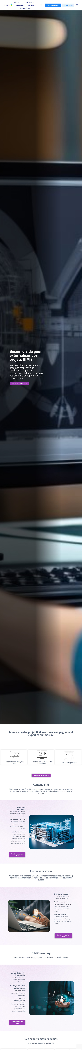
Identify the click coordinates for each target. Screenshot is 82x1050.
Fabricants (29, 2)
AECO (15, 2)
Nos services (20, 5)
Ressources (31, 5)
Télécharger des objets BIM (52, 5)
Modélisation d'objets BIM (15, 762)
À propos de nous (25, 8)
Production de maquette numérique (42, 762)
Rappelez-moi (69, 5)
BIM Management (69, 762)
